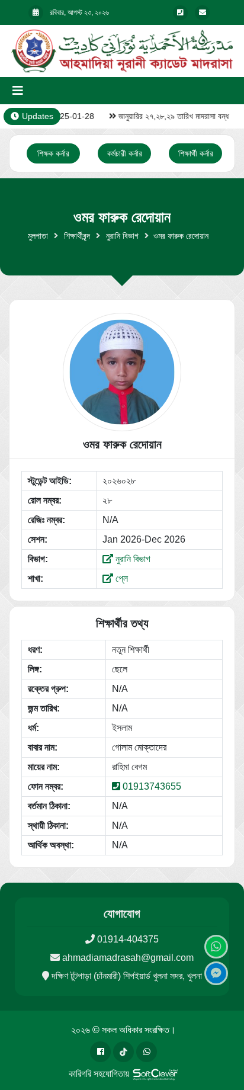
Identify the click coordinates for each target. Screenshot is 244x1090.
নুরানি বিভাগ (122, 236)
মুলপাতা (38, 236)
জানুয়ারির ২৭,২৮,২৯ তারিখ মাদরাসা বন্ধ (170, 116)
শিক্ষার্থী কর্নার (195, 153)
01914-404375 (128, 939)
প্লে (120, 578)
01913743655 (152, 786)
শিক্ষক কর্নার (53, 153)
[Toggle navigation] (18, 91)
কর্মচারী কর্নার (124, 153)
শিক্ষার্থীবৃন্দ (77, 236)
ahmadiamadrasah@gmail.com (128, 958)
